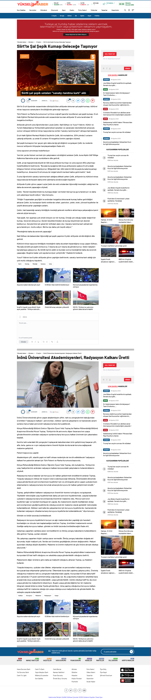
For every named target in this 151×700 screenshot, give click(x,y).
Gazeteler (115, 10)
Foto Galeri (82, 10)
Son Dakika (21, 10)
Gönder (23, 342)
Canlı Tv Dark (39, 669)
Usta (50, 264)
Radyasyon (47, 595)
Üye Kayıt (103, 672)
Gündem (43, 10)
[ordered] (43, 341)
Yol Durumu (113, 659)
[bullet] (46, 341)
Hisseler (88, 659)
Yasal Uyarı (99, 697)
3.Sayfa (54, 16)
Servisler (32, 10)
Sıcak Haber (91, 682)
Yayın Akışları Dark (41, 672)
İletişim (59, 697)
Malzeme (38, 595)
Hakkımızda (52, 697)
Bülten (70, 16)
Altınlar (74, 669)
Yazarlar (104, 10)
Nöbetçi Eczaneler (41, 675)
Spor (64, 10)
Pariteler (100, 659)
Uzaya (56, 595)
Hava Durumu (61, 659)
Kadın (72, 10)
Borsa (19, 659)
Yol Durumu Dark (23, 672)
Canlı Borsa (57, 669)
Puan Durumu (76, 659)
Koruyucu (29, 595)
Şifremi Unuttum (106, 675)
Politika (97, 16)
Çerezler (75, 697)
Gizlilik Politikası (67, 697)
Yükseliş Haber (21, 42)
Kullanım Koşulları (89, 697)
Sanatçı (43, 264)
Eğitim (82, 16)
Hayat (89, 16)
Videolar (94, 10)
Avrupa (62, 16)
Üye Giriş (103, 669)
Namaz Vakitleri (32, 659)
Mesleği (35, 264)
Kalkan (20, 595)
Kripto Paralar (128, 659)
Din (76, 16)
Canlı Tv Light (22, 675)
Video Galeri (91, 672)
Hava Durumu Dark (23, 669)
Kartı (19, 264)
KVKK (81, 697)
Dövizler (74, 672)
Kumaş (27, 264)
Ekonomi (54, 10)
